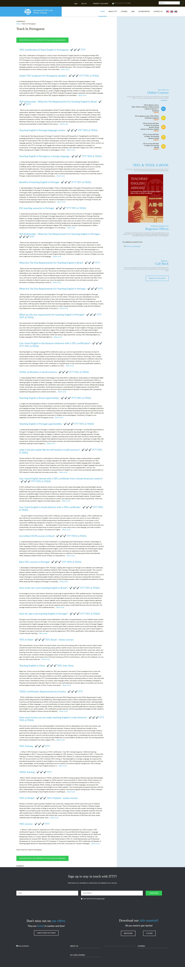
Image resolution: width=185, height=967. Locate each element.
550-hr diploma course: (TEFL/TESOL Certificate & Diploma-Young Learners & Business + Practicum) (145, 108)
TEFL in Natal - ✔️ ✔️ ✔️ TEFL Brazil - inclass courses (46, 640)
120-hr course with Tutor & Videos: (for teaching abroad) (151, 146)
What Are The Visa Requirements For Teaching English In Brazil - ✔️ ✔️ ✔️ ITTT (59, 263)
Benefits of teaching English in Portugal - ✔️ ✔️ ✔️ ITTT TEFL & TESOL (55, 182)
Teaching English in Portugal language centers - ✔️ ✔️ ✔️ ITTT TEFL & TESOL (58, 130)
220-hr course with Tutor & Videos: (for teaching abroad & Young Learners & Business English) (150, 127)
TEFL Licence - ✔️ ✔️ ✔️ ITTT (34, 824)
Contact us (157, 11)
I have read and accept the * (94, 898)
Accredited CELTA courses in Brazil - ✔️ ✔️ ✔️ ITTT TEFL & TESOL (53, 536)
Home (102, 11)
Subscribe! (154, 893)
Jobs (133, 11)
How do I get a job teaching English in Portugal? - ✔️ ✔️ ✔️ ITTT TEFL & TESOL (59, 614)
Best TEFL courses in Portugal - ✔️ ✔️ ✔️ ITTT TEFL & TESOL (50, 562)
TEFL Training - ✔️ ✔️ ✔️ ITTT (34, 746)
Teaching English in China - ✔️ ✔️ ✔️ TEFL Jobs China (46, 666)
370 (163, 118)
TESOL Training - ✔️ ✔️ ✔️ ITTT (35, 772)
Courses (124, 11)
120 (163, 146)
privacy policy (101, 898)
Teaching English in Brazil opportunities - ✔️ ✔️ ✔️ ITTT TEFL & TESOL (55, 398)
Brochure (128, 933)
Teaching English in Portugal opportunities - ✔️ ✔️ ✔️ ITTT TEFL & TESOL (56, 424)
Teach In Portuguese (29, 24)
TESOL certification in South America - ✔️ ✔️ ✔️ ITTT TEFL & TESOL (54, 372)
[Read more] (65, 69)
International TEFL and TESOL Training (43, 11)
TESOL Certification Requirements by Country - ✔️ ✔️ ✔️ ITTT (51, 692)
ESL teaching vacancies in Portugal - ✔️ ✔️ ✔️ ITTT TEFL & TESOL (52, 208)
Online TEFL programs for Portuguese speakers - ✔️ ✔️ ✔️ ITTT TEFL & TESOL (59, 76)
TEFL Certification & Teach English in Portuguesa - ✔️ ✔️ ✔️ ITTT (52, 50)
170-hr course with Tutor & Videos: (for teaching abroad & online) (151, 137)
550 (163, 108)
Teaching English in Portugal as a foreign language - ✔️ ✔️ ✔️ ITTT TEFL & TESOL (60, 156)
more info (164, 100)
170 (163, 137)
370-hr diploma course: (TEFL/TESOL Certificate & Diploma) (147, 118)
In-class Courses (77, 955)
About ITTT (113, 11)
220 (163, 127)
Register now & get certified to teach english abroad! (42, 40)
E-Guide (149, 933)
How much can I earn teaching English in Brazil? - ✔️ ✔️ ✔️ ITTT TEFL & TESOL (59, 588)
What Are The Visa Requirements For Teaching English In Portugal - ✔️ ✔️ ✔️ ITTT (61, 289)
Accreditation (144, 11)
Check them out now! (46, 933)
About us (74, 946)
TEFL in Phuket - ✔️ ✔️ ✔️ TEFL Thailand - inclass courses (48, 798)
